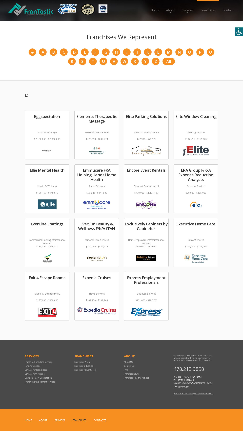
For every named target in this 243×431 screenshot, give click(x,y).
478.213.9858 (189, 368)
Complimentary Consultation (38, 377)
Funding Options (32, 366)
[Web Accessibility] (239, 31)
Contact (228, 10)
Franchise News (131, 373)
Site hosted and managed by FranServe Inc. (193, 393)
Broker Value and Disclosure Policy (193, 382)
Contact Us (129, 366)
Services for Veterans (34, 373)
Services (187, 10)
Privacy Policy (181, 386)
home (28, 420)
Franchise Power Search (85, 369)
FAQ (126, 369)
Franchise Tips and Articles (136, 377)
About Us (128, 362)
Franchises (208, 10)
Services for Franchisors (36, 369)
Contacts (100, 420)
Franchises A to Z (82, 362)
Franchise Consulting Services (38, 362)
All (168, 61)
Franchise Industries (83, 366)
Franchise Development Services (40, 381)
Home (155, 10)
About (170, 10)
